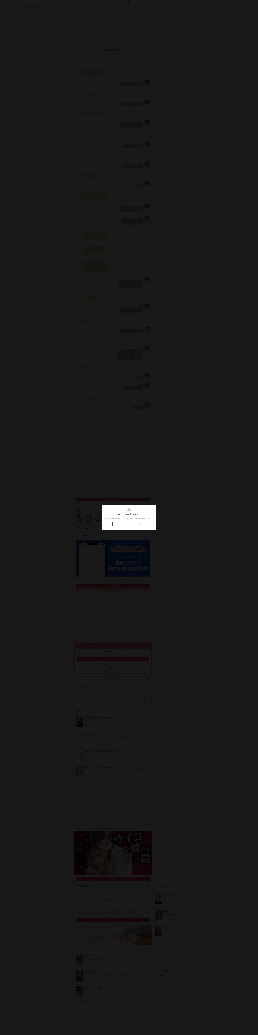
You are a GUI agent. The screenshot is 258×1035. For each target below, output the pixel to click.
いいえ (117, 524)
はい (140, 524)
